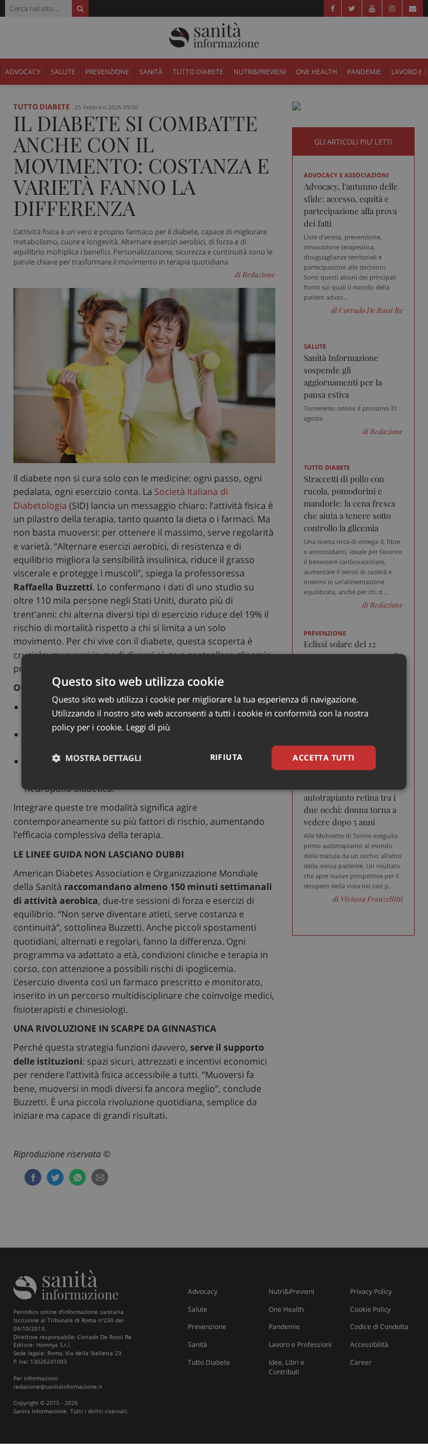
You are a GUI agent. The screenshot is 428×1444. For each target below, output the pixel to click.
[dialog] (213, 722)
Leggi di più (148, 727)
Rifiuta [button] (226, 757)
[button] (97, 758)
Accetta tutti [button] (323, 757)
